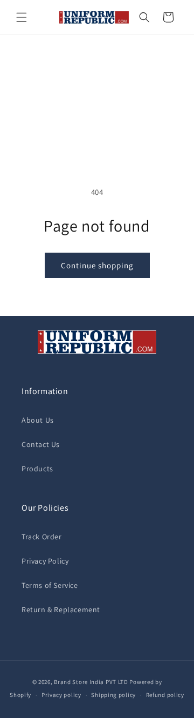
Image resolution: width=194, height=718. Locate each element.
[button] (21, 17)
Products (37, 468)
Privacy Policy (45, 561)
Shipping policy (113, 695)
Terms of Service (50, 585)
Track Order (42, 536)
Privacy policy (61, 695)
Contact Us (41, 444)
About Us (38, 420)
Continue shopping (97, 265)
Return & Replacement (61, 609)
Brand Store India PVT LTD (91, 682)
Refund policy (165, 695)
